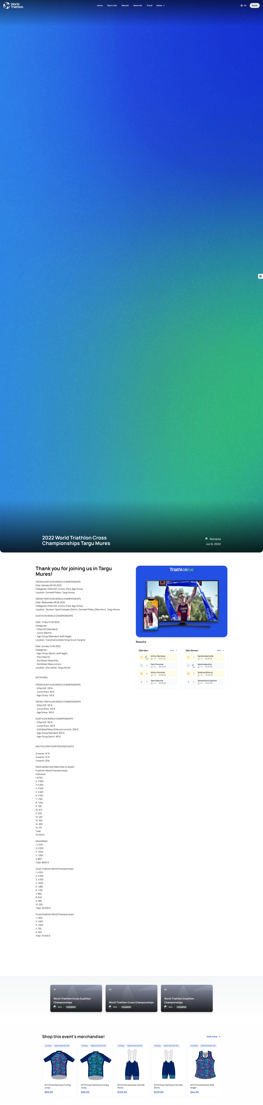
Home (100, 5)
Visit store (212, 1036)
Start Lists (112, 5)
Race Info (137, 5)
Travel (149, 5)
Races (255, 5)
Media (159, 5)
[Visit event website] (260, 276)
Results (125, 5)
